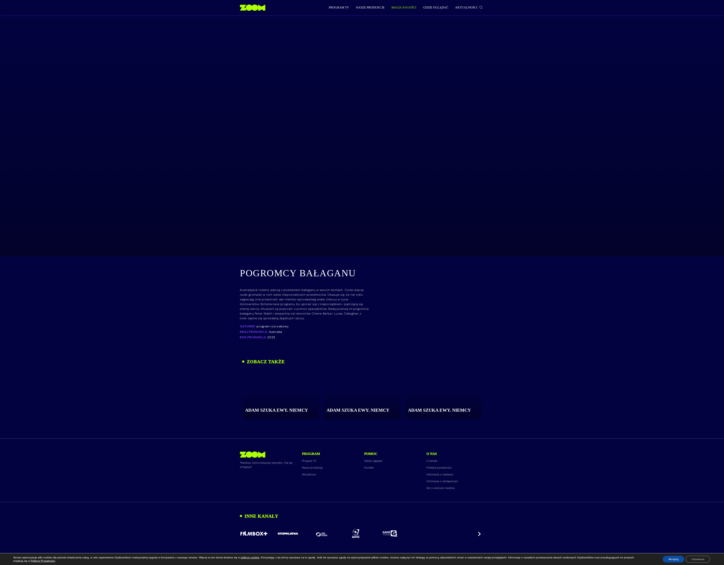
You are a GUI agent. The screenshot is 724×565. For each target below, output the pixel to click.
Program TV (339, 7)
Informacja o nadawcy (439, 474)
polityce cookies (250, 557)
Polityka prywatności (439, 467)
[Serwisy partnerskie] (362, 533)
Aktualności (466, 7)
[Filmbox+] (253, 533)
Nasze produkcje (370, 7)
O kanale (431, 461)
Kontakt (369, 467)
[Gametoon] (389, 533)
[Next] (478, 533)
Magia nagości (403, 7)
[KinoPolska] (322, 533)
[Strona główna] (252, 7)
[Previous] (246, 533)
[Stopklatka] (288, 534)
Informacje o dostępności (442, 481)
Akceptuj (673, 559)
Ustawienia (697, 559)
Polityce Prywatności (43, 560)
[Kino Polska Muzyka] (356, 533)
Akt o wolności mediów (440, 488)
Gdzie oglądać (435, 7)
